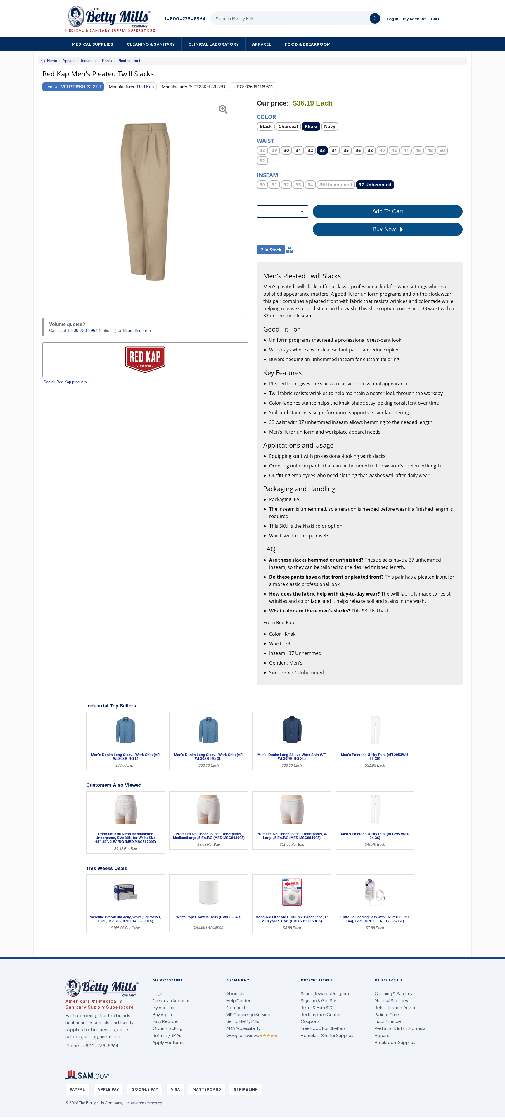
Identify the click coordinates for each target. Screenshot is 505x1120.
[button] (49, 202)
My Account (414, 18)
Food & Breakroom (308, 44)
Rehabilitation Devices (397, 1007)
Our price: (273, 103)
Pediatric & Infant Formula (400, 1028)
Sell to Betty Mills (242, 1021)
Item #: (51, 86)
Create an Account (171, 1000)
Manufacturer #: (177, 86)
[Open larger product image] (145, 202)
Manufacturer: (122, 86)
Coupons (310, 1021)
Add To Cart (387, 211)
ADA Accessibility (243, 1028)
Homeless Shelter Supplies (327, 1035)
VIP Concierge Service (248, 1014)
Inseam (267, 174)
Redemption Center (321, 1014)
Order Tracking (168, 1028)
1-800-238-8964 (185, 18)
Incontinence (388, 1021)
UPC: (239, 86)
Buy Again (162, 1014)
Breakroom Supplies (395, 1042)
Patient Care (387, 1014)
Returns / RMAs (167, 1035)
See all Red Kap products (65, 382)
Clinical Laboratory (213, 44)
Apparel (261, 44)
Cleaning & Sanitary (151, 44)
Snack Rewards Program (325, 993)
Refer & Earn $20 (317, 1007)
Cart (435, 18)
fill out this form (137, 330)
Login (158, 993)
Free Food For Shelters (323, 1028)
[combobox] (282, 211)
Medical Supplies (92, 44)
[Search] (375, 18)
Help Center (238, 1000)
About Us (235, 993)
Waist (265, 140)
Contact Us (237, 1007)
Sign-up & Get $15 (319, 1000)
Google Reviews (252, 1035)
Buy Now (385, 229)
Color (266, 116)
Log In (392, 18)
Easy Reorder (166, 1021)
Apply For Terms (168, 1042)
